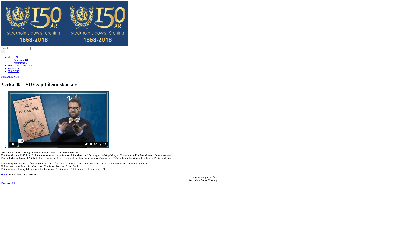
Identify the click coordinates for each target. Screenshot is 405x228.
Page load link (8, 183)
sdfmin (4, 174)
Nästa (16, 76)
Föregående (7, 76)
